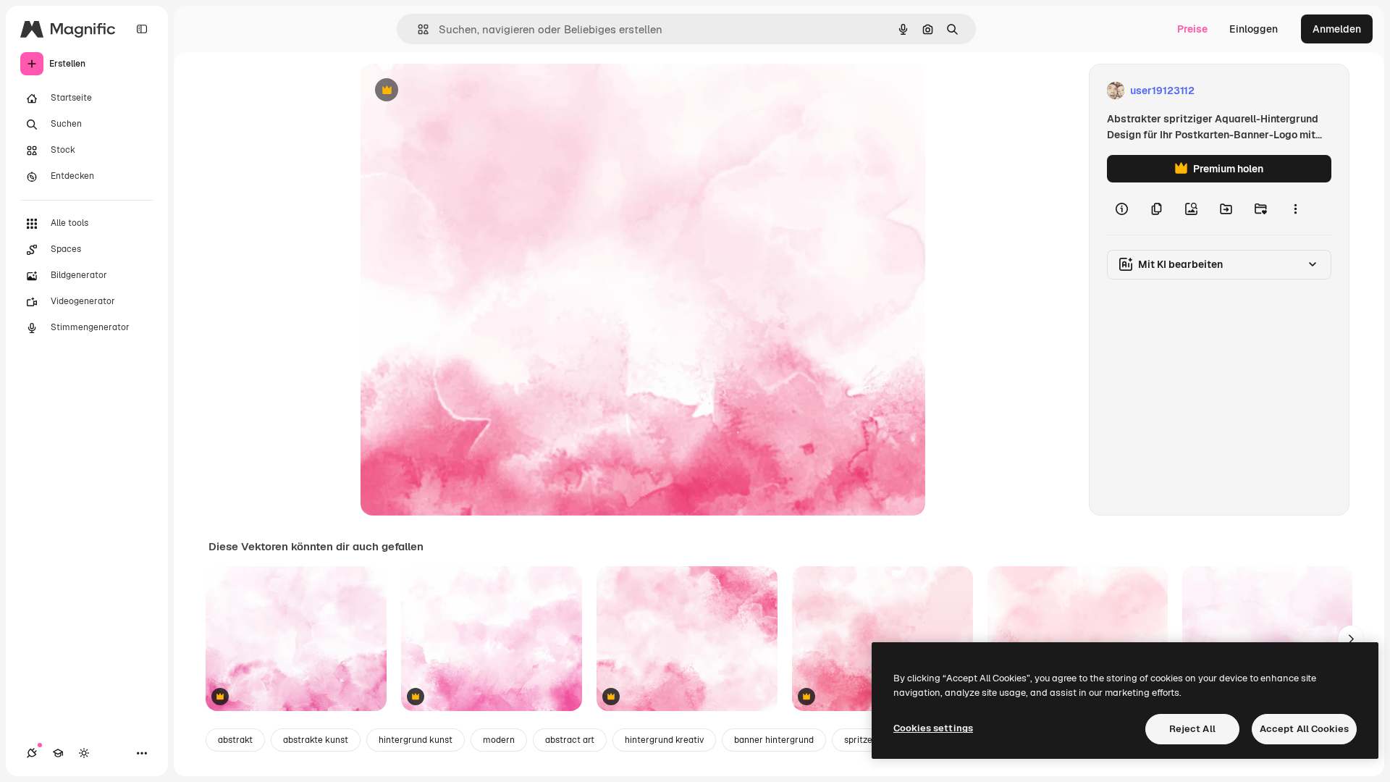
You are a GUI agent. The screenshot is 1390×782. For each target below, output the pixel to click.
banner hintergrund (774, 740)
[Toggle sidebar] (141, 29)
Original (453, 91)
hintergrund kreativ (664, 740)
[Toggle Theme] (84, 753)
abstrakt (235, 740)
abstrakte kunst (315, 740)
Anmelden (1337, 28)
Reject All (1192, 729)
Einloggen (1253, 28)
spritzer (860, 740)
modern (499, 740)
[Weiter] (1351, 638)
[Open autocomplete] (417, 29)
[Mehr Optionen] (1295, 208)
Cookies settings (933, 728)
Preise (1192, 28)
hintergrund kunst (415, 740)
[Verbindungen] (31, 753)
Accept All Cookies (1304, 729)
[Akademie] (58, 753)
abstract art (569, 740)
